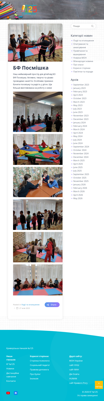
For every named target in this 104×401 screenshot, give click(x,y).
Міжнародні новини (83, 61)
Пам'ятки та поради (83, 71)
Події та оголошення (30, 304)
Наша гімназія (10, 358)
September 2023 (81, 84)
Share (53, 304)
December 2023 (80, 119)
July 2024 (77, 139)
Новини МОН (80, 57)
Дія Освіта (74, 374)
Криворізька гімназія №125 (19, 348)
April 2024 (78, 132)
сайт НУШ (74, 365)
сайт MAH (74, 369)
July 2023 (77, 108)
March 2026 (79, 191)
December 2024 (80, 157)
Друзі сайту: (75, 356)
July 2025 (77, 170)
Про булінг (35, 374)
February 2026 (80, 188)
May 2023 (77, 105)
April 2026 (78, 195)
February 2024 (80, 126)
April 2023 (78, 95)
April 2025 (78, 163)
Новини (10, 368)
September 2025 (81, 174)
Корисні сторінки (81, 68)
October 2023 (79, 98)
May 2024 (77, 136)
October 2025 (79, 177)
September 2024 (81, 146)
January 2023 (79, 88)
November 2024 (81, 153)
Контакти (11, 381)
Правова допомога (39, 369)
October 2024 (79, 150)
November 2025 (81, 181)
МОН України (76, 360)
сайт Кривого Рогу (78, 383)
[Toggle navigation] (92, 9)
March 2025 (79, 160)
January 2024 (79, 122)
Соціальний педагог (40, 365)
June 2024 (78, 143)
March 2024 (79, 129)
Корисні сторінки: (39, 356)
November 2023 (81, 115)
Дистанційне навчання (12, 375)
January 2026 (79, 184)
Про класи (78, 64)
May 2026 (77, 198)
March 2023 (79, 102)
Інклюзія (34, 378)
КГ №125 (10, 364)
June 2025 (78, 167)
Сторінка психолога (39, 360)
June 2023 (78, 112)
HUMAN (73, 378)
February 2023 (80, 91)
